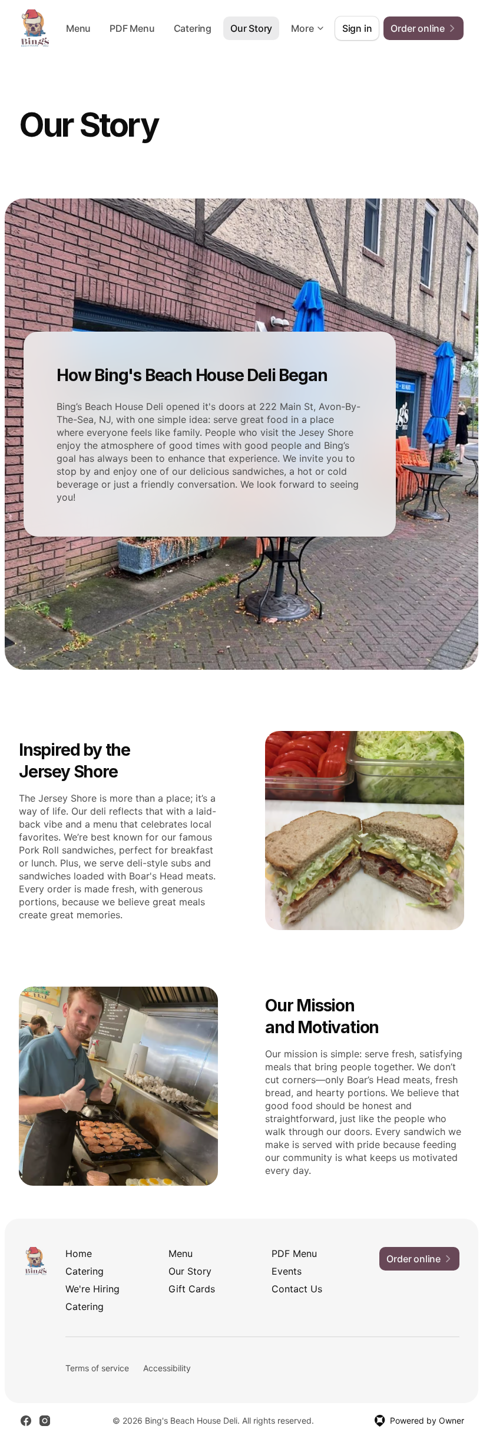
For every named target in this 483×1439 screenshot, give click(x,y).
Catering (192, 28)
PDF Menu (132, 28)
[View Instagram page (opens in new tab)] (45, 1421)
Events (287, 1271)
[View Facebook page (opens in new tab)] (26, 1421)
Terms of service (97, 1368)
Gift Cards (191, 1289)
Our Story (251, 28)
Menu (78, 28)
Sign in (357, 28)
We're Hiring (92, 1289)
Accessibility (167, 1368)
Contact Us (297, 1289)
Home (78, 1253)
